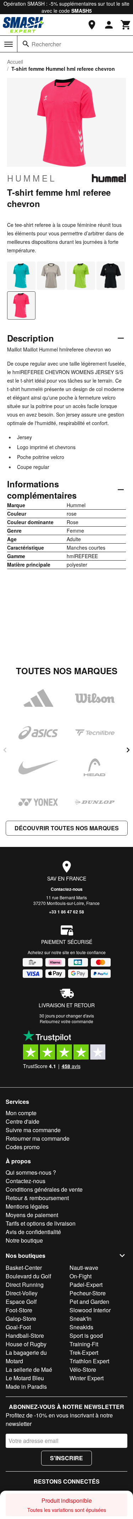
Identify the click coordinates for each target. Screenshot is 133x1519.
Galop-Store (21, 1318)
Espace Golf (21, 1301)
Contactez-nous (67, 889)
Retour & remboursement (37, 1198)
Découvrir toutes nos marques (67, 828)
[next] (128, 750)
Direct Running (25, 1284)
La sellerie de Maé (29, 1369)
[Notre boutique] (92, 24)
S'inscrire (66, 1458)
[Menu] (8, 44)
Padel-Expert (86, 1284)
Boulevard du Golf (28, 1276)
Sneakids (81, 1327)
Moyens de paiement (32, 1215)
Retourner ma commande (38, 1138)
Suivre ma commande (33, 1130)
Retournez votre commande (66, 1021)
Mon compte (21, 1113)
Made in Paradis (26, 1386)
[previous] (5, 750)
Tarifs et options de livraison (41, 1223)
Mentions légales (27, 1206)
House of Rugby (26, 1344)
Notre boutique (24, 1240)
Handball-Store (25, 1335)
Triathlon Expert (89, 1361)
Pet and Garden (89, 1301)
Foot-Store (19, 1310)
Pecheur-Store (88, 1293)
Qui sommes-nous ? (31, 1172)
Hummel (31, 178)
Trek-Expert (84, 1352)
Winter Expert (87, 1378)
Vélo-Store (83, 1369)
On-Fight (81, 1276)
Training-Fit (84, 1344)
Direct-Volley (22, 1293)
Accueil (15, 61)
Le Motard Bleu (25, 1378)
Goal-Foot (18, 1327)
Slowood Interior (90, 1310)
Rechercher (46, 44)
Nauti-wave (84, 1267)
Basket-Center (24, 1267)
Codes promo (23, 1147)
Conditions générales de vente (44, 1189)
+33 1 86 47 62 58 (66, 911)
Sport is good (86, 1335)
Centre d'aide (22, 1121)
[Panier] (126, 24)
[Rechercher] (26, 44)
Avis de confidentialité (33, 1232)
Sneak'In (81, 1318)
